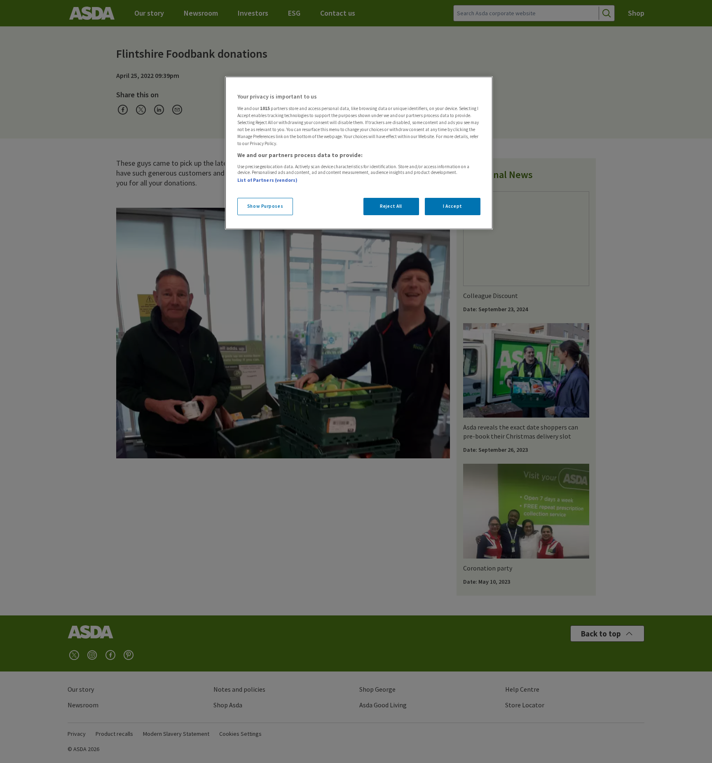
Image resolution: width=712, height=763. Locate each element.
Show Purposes (265, 206)
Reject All (391, 206)
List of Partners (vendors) (267, 180)
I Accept (452, 206)
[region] (359, 153)
